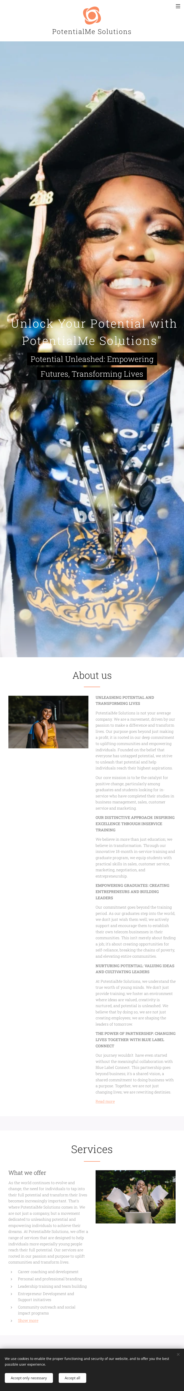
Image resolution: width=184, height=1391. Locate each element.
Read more (105, 1101)
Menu (178, 6)
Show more (28, 1320)
